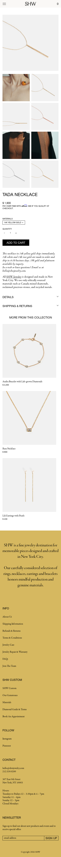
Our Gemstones (10, 695)
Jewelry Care (8, 645)
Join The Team (9, 666)
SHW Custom (9, 688)
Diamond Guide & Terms (15, 709)
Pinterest (7, 746)
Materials (8, 219)
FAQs (5, 659)
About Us (7, 617)
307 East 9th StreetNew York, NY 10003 (13, 781)
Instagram (7, 739)
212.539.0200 (9, 771)
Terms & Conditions (12, 638)
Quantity (7, 229)
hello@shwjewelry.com (13, 768)
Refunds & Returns (11, 631)
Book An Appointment (14, 716)
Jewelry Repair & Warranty (15, 652)
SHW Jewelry (13, 277)
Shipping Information (13, 624)
